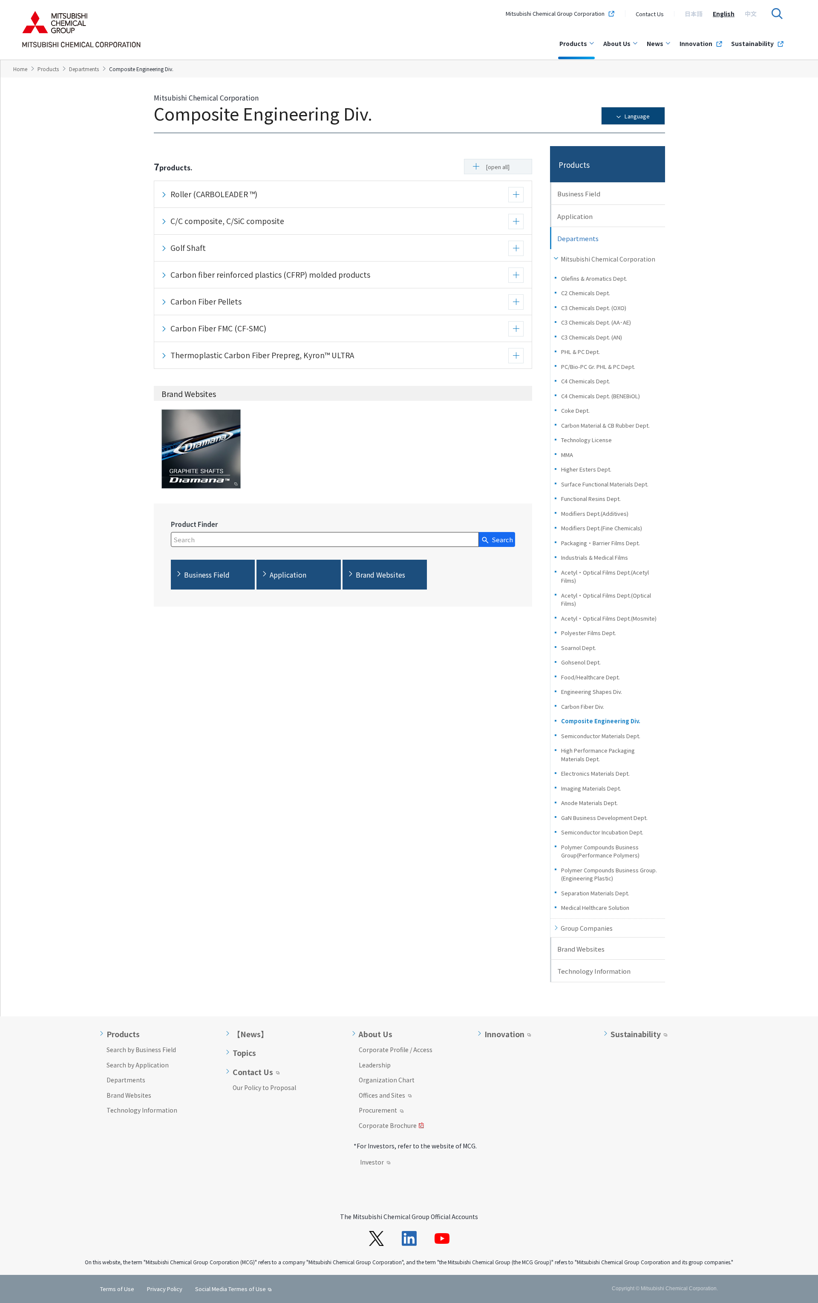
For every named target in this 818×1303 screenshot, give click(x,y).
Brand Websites (581, 948)
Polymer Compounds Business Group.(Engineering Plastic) (609, 874)
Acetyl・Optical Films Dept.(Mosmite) (609, 618)
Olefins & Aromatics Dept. (594, 278)
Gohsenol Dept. (581, 662)
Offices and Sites (382, 1096)
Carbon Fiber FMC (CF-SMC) (218, 328)
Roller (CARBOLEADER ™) (213, 194)
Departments (126, 1080)
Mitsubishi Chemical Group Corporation (555, 13)
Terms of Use (117, 1289)
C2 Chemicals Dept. (585, 293)
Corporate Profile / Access (395, 1049)
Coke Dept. (575, 410)
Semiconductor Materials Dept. (600, 736)
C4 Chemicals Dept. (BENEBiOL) (600, 396)
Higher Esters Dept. (586, 469)
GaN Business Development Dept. (604, 818)
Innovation (696, 43)
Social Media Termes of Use (230, 1289)
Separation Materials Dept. (595, 893)
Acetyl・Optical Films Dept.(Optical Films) (606, 599)
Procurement (378, 1111)
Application (575, 216)
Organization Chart (387, 1080)
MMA (567, 455)
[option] (694, 14)
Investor (372, 1163)
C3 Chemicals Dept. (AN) (591, 337)
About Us (617, 43)
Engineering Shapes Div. (591, 691)
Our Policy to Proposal (264, 1087)
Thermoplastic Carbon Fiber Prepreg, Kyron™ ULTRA (262, 355)
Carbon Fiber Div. (582, 706)
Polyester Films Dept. (588, 633)
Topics (244, 1053)
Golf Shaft (188, 247)
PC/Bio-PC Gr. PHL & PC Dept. (598, 366)
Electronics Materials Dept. (595, 773)
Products (573, 43)
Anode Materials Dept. (589, 803)
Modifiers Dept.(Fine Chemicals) (604, 528)
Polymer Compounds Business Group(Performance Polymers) (600, 851)
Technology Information (594, 970)
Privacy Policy (164, 1289)
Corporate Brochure (388, 1126)
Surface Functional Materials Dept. (604, 484)
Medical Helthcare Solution (595, 907)
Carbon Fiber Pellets (206, 301)
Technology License (586, 440)
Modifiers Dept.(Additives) (594, 513)
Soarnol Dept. (578, 648)
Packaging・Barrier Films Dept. (600, 543)
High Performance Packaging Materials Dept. (598, 754)
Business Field (578, 193)
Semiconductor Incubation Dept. (602, 832)
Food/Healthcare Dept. (590, 677)
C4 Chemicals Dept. (585, 381)
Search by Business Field (141, 1049)
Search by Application (138, 1065)
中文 (751, 14)
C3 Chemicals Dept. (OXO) (593, 308)
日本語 (694, 14)
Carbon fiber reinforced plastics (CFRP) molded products (270, 274)
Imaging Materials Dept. (591, 788)
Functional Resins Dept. (591, 499)
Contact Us (650, 14)
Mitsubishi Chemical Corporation (608, 259)
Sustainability (752, 43)
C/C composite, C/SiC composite (227, 221)
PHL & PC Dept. (580, 352)
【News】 (250, 1034)
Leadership (375, 1065)
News (655, 43)
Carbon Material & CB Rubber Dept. (605, 425)
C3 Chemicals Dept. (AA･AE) (596, 322)
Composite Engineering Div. (600, 721)
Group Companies (587, 928)
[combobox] (325, 539)
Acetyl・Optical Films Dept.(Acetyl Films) (605, 576)
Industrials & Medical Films (594, 557)
